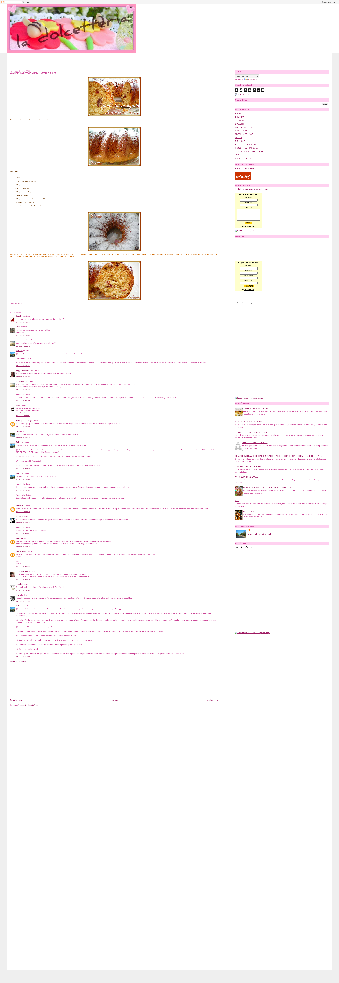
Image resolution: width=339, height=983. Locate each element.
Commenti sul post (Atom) (28, 705)
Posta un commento (18, 661)
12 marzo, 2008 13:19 (23, 490)
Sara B (18, 316)
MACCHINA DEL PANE (244, 134)
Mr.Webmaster (249, 226)
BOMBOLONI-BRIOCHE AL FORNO (248, 467)
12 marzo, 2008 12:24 (23, 468)
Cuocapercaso (21, 551)
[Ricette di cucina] (243, 180)
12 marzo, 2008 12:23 (23, 437)
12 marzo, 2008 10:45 (23, 346)
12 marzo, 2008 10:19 (23, 335)
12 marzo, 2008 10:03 (23, 322)
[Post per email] (10, 303)
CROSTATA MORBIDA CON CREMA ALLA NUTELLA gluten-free (266, 488)
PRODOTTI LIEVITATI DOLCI (246, 145)
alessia (19, 584)
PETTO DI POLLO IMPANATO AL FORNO (250, 432)
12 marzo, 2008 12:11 (23, 416)
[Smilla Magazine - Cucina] (242, 94)
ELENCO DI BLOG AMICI (245, 169)
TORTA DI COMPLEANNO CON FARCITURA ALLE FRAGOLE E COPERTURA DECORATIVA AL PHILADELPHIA (278, 456)
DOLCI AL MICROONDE (244, 127)
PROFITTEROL (248, 511)
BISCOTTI (239, 114)
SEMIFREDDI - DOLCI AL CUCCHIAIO (250, 151)
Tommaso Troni (22, 571)
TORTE (19, 303)
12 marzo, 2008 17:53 (23, 579)
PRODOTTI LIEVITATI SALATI (247, 148)
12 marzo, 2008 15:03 (23, 546)
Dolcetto (19, 351)
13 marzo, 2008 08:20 (23, 601)
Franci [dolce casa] (23, 421)
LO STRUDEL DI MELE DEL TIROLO (256, 408)
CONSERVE (240, 117)
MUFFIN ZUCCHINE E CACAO (246, 477)
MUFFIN (238, 138)
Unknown (19, 506)
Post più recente (16, 700)
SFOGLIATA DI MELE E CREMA (254, 443)
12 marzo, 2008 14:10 (23, 533)
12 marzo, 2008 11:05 (23, 366)
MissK (18, 517)
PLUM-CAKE (240, 141)
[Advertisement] (169, 59)
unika (18, 327)
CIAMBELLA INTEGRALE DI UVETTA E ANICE (33, 73)
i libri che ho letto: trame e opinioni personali (252, 189)
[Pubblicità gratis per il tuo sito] (247, 231)
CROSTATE (239, 120)
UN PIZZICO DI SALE (243, 158)
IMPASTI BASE (241, 131)
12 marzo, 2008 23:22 (23, 590)
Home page (114, 700)
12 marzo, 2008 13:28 (23, 501)
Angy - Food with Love (24, 371)
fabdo (18, 405)
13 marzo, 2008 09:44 (23, 656)
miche (18, 595)
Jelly (18, 431)
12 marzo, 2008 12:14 (23, 426)
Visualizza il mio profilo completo (260, 534)
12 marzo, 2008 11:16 (23, 376)
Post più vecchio (211, 700)
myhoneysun (21, 340)
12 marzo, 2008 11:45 (23, 400)
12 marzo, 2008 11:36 (23, 389)
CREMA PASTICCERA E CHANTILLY (247, 422)
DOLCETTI (239, 124)
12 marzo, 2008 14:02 (23, 522)
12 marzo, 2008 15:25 (23, 566)
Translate (253, 80)
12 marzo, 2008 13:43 (23, 512)
